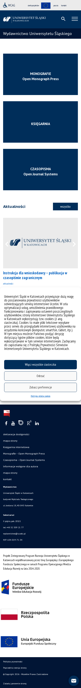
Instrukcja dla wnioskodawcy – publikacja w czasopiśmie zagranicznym (35, 275)
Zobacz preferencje (40, 387)
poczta (56, 5)
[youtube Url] (13, 423)
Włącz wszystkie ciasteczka (40, 364)
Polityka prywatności (12, 661)
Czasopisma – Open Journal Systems (24, 459)
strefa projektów (33, 5)
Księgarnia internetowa (16, 447)
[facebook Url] (6, 423)
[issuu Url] (20, 423)
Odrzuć (40, 376)
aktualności (8, 283)
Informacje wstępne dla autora (20, 466)
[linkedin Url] (37, 423)
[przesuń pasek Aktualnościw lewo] (9, 243)
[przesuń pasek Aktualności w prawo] (71, 243)
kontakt (63, 5)
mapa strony (10, 440)
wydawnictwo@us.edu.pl (14, 533)
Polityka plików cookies (40, 395)
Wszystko (65, 206)
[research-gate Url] (29, 423)
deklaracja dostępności (16, 434)
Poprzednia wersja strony (15, 667)
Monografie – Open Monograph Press (24, 453)
